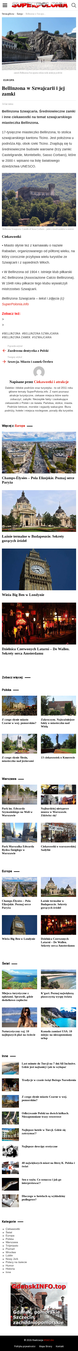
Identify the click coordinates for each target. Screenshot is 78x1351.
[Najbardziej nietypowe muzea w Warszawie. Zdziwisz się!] (58, 794)
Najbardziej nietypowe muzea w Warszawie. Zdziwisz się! (55, 812)
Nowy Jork (12, 1258)
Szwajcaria (43, 337)
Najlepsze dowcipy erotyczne (40, 1146)
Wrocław (11, 1252)
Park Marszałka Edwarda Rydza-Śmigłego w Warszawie (18, 850)
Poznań (10, 1248)
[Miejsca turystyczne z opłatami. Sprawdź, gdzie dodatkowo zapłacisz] (19, 979)
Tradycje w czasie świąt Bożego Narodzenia (49, 1080)
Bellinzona (12, 333)
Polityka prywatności (24, 1346)
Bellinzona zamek (17, 337)
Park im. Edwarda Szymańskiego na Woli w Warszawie (17, 812)
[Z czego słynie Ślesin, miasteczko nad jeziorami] (19, 744)
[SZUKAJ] (74, 5)
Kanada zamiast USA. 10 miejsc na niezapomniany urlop (56, 1035)
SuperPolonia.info (15, 304)
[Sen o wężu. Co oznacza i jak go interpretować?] (10, 1184)
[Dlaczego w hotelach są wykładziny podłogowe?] (10, 1200)
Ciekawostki (13, 1228)
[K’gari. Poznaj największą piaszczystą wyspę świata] (58, 979)
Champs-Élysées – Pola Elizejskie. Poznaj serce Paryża (16, 904)
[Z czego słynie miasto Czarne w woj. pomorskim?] (19, 705)
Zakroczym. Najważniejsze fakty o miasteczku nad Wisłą (58, 723)
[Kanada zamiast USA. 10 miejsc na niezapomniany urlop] (58, 1017)
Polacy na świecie (16, 1262)
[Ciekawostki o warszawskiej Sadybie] (58, 832)
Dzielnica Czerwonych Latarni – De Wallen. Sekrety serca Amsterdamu (58, 942)
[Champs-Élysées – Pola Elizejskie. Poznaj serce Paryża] (39, 452)
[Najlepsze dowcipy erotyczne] (10, 1151)
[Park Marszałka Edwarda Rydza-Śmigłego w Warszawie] (19, 832)
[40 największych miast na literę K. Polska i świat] (10, 1167)
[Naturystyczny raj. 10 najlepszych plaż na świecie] (19, 1017)
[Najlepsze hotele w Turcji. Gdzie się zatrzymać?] (10, 1134)
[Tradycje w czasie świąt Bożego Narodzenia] (10, 1084)
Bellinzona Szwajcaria (41, 333)
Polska (10, 1238)
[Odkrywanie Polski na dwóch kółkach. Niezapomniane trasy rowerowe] (10, 1118)
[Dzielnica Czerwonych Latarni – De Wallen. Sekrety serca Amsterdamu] (39, 623)
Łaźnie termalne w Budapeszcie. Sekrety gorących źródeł (54, 904)
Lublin (9, 1255)
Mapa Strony (45, 1346)
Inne (8, 1272)
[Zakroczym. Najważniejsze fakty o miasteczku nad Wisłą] (58, 705)
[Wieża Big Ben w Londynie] (39, 569)
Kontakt (60, 1346)
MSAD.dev (49, 1340)
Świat (9, 1232)
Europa (20, 426)
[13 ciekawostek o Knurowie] (58, 744)
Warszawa (12, 1242)
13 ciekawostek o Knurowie (58, 757)
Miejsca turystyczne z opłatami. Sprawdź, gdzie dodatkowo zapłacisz (17, 997)
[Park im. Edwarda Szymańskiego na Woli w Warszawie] (19, 794)
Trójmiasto (12, 1245)
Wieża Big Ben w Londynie (23, 595)
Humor (10, 1265)
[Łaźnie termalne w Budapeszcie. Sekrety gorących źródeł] (39, 511)
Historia (10, 1268)
